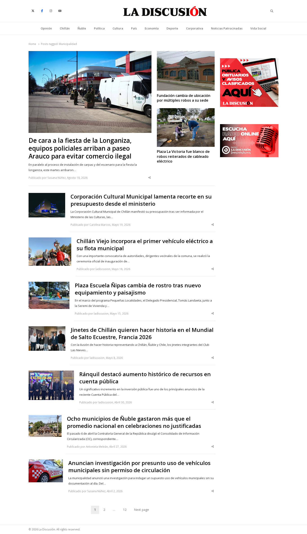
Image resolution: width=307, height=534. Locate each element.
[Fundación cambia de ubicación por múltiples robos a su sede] (186, 54)
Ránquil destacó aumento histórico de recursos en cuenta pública (145, 378)
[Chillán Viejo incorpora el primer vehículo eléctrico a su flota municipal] (50, 240)
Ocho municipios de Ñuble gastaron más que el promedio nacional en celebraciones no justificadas (134, 422)
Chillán (65, 28)
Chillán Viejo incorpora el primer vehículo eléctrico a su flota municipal (145, 244)
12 (126, 510)
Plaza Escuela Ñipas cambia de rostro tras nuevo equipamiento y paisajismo (138, 289)
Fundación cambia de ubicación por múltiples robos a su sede (183, 98)
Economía (152, 28)
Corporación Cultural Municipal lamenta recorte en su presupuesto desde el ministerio (141, 200)
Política (99, 28)
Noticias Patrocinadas (226, 28)
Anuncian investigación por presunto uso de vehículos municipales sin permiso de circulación (139, 466)
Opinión (46, 28)
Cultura (118, 28)
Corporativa (194, 28)
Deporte (172, 28)
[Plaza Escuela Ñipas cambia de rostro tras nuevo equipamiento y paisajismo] (49, 284)
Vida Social (258, 28)
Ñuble (82, 28)
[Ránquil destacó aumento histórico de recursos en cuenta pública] (51, 373)
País (134, 28)
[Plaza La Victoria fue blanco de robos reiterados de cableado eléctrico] (186, 111)
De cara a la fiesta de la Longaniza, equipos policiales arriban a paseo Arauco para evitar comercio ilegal (80, 148)
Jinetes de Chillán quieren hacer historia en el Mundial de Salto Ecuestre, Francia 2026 (142, 333)
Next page (141, 509)
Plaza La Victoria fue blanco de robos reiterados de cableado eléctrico (183, 156)
